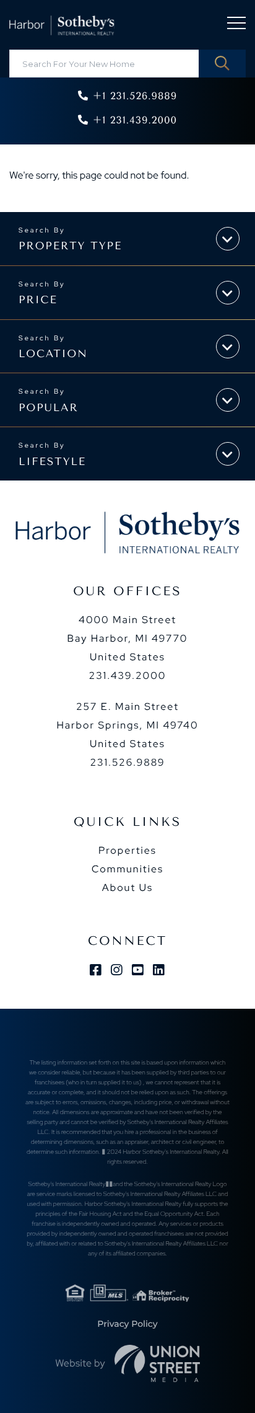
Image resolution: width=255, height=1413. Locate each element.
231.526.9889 (127, 762)
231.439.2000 (127, 675)
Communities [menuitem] (127, 868)
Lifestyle (52, 462)
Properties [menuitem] (127, 850)
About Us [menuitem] (127, 887)
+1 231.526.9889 (135, 96)
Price (38, 300)
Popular (49, 408)
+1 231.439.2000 (135, 120)
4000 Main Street (127, 638)
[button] (222, 64)
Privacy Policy (127, 1323)
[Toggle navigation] (236, 25)
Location (53, 354)
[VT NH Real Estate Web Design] (157, 1363)
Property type (70, 246)
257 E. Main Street (127, 725)
